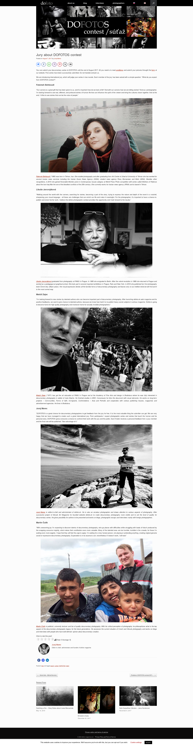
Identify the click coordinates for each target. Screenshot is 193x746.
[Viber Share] (54, 64)
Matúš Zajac (41, 395)
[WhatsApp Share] (49, 64)
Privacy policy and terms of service (96, 732)
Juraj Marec (57, 58)
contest (57, 666)
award (52, 666)
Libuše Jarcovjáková (43, 281)
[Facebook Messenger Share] (38, 64)
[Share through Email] (70, 64)
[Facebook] (38, 660)
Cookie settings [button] (136, 742)
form (153, 70)
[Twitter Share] (65, 64)
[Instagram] (43, 660)
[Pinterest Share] (60, 64)
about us (71, 3)
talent (67, 666)
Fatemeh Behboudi (43, 176)
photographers (118, 3)
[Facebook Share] (44, 64)
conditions (119, 70)
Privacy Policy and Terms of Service (105, 737)
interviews (100, 3)
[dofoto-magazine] (46, 3)
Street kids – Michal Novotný (47, 675)
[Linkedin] (47, 660)
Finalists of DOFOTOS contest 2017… (143, 675)
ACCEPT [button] (148, 742)
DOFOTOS (62, 666)
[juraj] (44, 654)
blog (85, 3)
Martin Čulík (40, 626)
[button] (153, 3)
